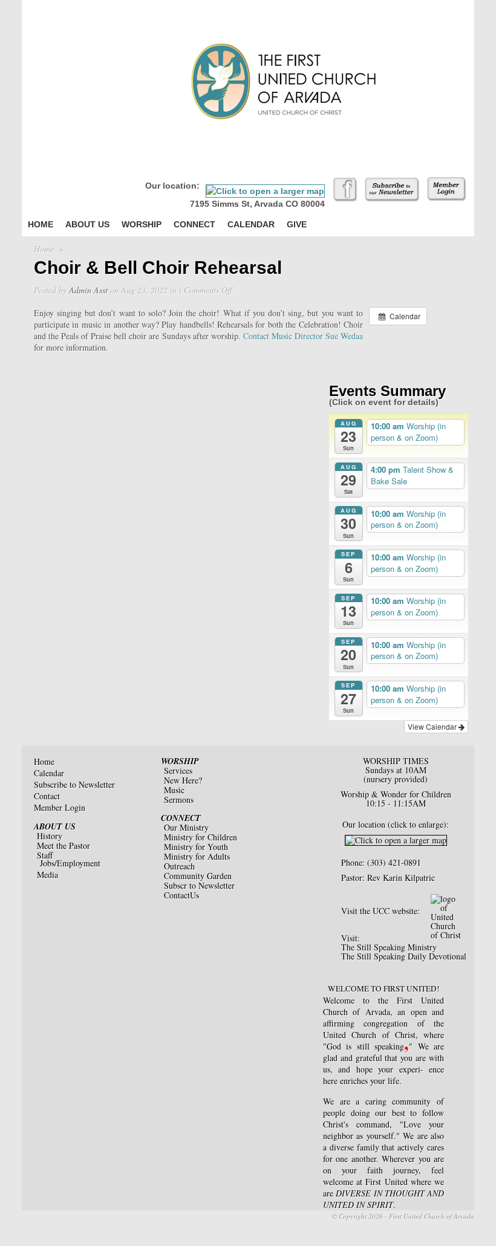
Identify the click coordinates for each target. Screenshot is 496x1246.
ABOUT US (55, 826)
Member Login (59, 807)
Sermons (179, 799)
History (49, 836)
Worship (142, 224)
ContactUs (181, 895)
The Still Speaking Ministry (389, 947)
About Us (87, 224)
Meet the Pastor (63, 845)
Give (297, 224)
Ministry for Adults (197, 856)
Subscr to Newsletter (199, 885)
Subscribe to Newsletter (74, 784)
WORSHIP (180, 761)
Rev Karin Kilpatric (401, 877)
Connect (194, 224)
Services (178, 770)
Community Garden (198, 875)
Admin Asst (88, 290)
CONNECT (181, 818)
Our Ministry (186, 827)
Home (40, 224)
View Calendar (433, 726)
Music (174, 790)
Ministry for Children (200, 837)
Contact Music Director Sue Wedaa (303, 336)
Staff (45, 855)
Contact (47, 796)
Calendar (251, 224)
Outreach (179, 866)
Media (47, 874)
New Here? (183, 780)
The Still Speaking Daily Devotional (403, 956)
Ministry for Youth (196, 846)
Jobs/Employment (70, 863)
